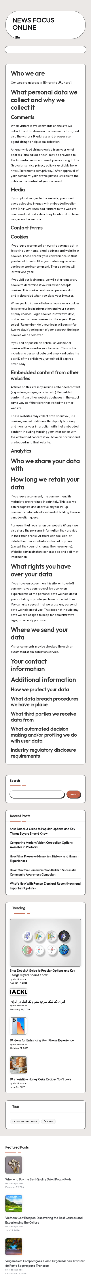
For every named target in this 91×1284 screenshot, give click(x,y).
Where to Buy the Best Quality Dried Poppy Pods (38, 1179)
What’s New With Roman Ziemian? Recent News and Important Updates (45, 886)
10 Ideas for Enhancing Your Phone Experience (42, 1040)
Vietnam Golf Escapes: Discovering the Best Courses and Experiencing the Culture (44, 1220)
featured (48, 1121)
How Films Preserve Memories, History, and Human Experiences (44, 858)
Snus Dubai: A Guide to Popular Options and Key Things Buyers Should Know (42, 831)
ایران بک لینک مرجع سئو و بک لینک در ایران (37, 1002)
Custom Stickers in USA (25, 1121)
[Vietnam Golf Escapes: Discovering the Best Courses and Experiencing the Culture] (14, 1203)
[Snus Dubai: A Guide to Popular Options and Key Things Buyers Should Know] (45, 942)
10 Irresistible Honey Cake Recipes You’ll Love (40, 1079)
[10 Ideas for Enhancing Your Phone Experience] (18, 1026)
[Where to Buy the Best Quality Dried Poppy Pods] (14, 1165)
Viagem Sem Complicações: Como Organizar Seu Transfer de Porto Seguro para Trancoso (45, 1263)
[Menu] (17, 37)
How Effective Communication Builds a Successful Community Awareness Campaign (43, 872)
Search (15, 781)
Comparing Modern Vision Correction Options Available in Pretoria (41, 845)
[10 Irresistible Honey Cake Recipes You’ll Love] (18, 1065)
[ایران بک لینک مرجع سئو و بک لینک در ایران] (18, 992)
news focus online (34, 23)
